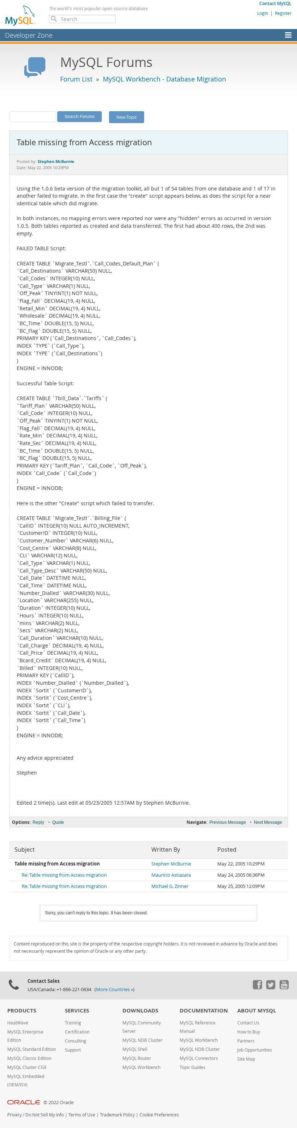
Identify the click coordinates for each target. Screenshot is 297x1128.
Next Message (268, 822)
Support (73, 1050)
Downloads (140, 1010)
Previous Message (227, 822)
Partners (246, 1041)
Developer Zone (29, 35)
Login (262, 13)
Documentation (204, 1010)
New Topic (126, 117)
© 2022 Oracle (58, 1102)
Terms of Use (81, 1114)
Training (73, 1023)
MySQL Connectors (199, 1058)
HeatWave (17, 1023)
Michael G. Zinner (169, 886)
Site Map (246, 1059)
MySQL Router (136, 1058)
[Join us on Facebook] (257, 987)
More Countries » (114, 989)
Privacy (14, 1114)
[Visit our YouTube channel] (284, 987)
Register (283, 13)
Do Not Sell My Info (44, 1114)
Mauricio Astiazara (171, 875)
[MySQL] (20, 15)
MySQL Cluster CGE (27, 1067)
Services (77, 1010)
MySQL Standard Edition (31, 1049)
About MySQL (256, 1010)
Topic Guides (192, 1067)
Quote (58, 822)
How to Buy (248, 1032)
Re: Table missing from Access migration (64, 875)
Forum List (76, 79)
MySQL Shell (134, 1049)
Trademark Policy (117, 1114)
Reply (38, 822)
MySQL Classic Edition (29, 1058)
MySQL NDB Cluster (142, 1040)
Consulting (75, 1041)
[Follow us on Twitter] (270, 987)
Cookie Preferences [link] (159, 1114)
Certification (77, 1032)
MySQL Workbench (141, 1067)
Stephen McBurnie (171, 864)
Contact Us (248, 1023)
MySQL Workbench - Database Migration (164, 79)
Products (21, 1010)
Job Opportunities (254, 1050)
